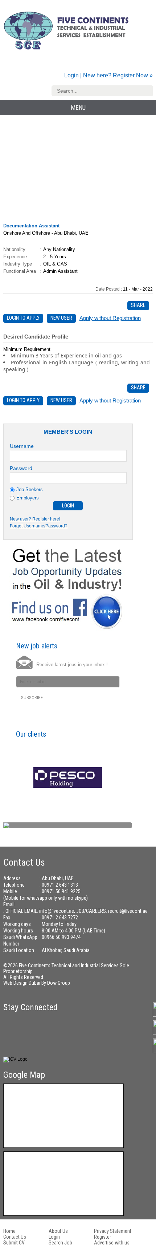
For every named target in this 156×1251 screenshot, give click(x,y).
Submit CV (14, 1243)
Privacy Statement (112, 1231)
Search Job (60, 1243)
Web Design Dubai (22, 983)
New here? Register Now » (118, 75)
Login (71, 75)
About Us (58, 1231)
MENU (78, 107)
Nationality (14, 249)
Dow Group (58, 983)
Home (9, 1231)
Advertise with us (112, 1243)
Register (102, 1237)
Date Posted (108, 289)
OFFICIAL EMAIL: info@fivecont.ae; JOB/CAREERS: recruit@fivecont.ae (76, 911)
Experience (15, 256)
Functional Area (19, 271)
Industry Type (17, 264)
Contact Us (14, 1237)
